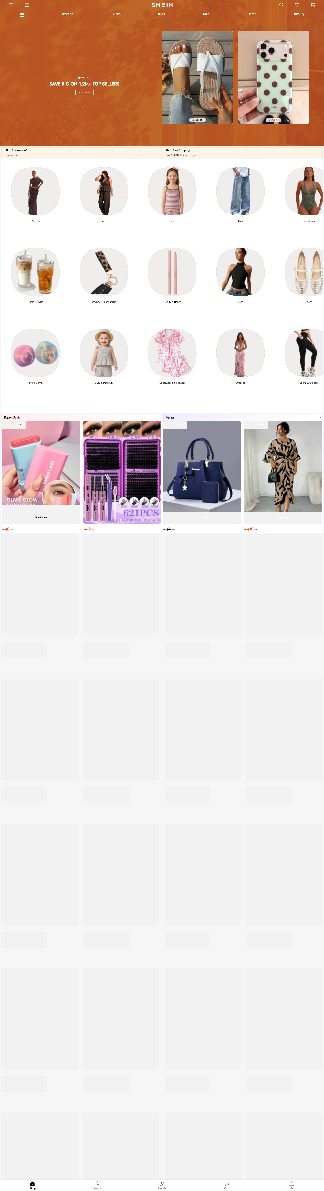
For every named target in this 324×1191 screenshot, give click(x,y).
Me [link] (292, 1188)
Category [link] (97, 1188)
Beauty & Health (172, 302)
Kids (172, 221)
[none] (32, 1183)
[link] (29, 5)
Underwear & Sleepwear (172, 382)
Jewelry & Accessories (104, 302)
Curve (104, 221)
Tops (240, 302)
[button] (312, 5)
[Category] (9, 5)
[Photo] (35, 191)
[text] (197, 120)
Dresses (240, 382)
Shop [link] (32, 1188)
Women (36, 221)
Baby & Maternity (104, 382)
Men (240, 221)
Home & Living (35, 302)
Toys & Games (36, 382)
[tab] (21, 14)
